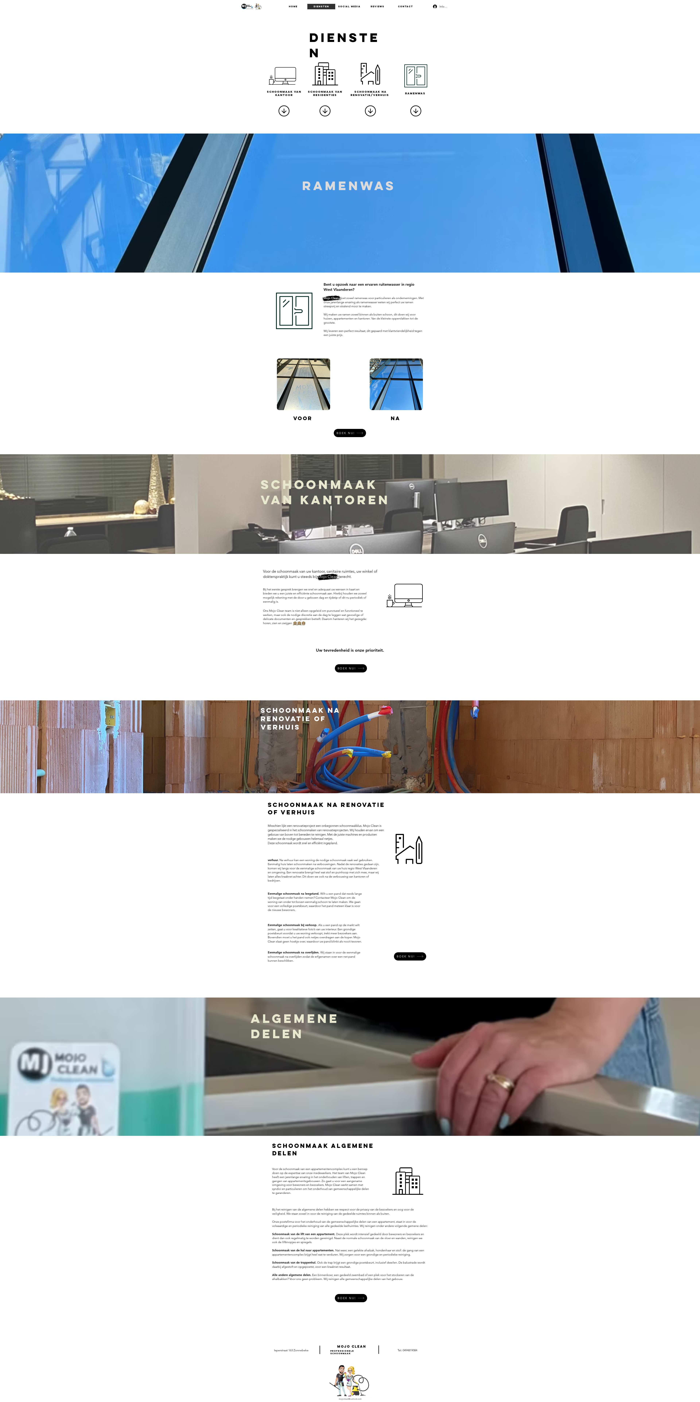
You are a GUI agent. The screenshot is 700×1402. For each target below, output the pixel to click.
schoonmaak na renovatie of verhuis (300, 718)
